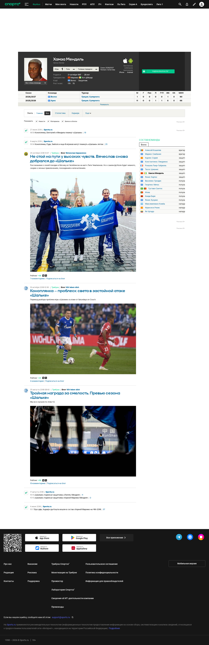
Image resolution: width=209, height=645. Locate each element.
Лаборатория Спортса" (63, 589)
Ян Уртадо (149, 211)
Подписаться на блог (55, 279)
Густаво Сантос (155, 188)
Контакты (9, 581)
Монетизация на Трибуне (64, 572)
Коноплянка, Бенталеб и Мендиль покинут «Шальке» (58, 132)
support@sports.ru (61, 617)
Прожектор (57, 581)
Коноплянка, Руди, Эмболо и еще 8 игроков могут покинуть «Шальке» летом (69, 144)
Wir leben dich (72, 287)
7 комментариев (37, 279)
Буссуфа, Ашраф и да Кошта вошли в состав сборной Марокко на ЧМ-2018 (67, 509)
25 (106, 144)
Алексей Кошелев (153, 150)
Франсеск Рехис (152, 207)
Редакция (9, 572)
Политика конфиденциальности (102, 572)
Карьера (75, 113)
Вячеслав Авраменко (76, 153)
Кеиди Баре (150, 196)
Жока (147, 192)
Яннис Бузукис (151, 200)
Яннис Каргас (151, 177)
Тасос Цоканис (152, 169)
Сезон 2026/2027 (107, 68)
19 (85, 132)
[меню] (26, 4)
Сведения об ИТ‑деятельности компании (72, 598)
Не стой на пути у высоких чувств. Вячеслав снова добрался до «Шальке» (79, 158)
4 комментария (37, 381)
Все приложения (114, 537)
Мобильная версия (187, 563)
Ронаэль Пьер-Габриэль (155, 165)
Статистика (60, 113)
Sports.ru (48, 129)
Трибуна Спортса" (60, 564)
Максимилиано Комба (155, 204)
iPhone (121, 72)
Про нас (8, 564)
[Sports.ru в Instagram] (201, 537)
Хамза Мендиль (156, 173)
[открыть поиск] (180, 4)
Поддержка (34, 581)
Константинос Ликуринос (156, 162)
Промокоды (57, 607)
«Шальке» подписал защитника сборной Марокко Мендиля (61, 497)
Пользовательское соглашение (102, 564)
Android (130, 72)
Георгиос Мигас (152, 184)
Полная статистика (107, 70)
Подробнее (114, 628)
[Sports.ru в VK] (190, 537)
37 (104, 509)
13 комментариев (37, 483)
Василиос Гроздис (153, 181)
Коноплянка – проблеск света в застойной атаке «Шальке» (77, 293)
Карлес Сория (151, 158)
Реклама (32, 572)
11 (82, 495)
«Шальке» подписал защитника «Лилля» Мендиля (57, 495)
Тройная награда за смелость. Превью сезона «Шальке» (75, 395)
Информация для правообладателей (104, 581)
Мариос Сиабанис (153, 154)
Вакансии (32, 564)
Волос (73, 80)
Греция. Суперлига (90, 96)
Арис (53, 100)
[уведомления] (187, 4)
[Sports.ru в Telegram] (179, 537)
